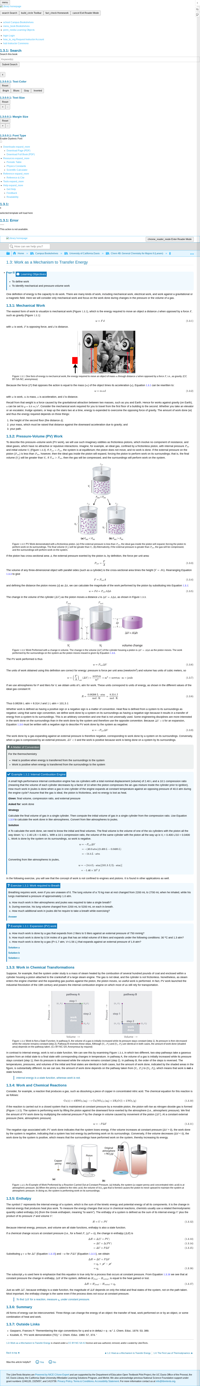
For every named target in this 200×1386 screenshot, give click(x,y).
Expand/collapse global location (192, 252)
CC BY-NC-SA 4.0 (77, 1343)
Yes (42, 1362)
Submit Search (9, 64)
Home (21, 253)
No (54, 1362)
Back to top (11, 1352)
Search (11, 246)
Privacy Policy (65, 1381)
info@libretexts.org (165, 1381)
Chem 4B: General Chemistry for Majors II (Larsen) (137, 253)
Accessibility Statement (107, 1381)
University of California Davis (84, 253)
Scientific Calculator (17, 170)
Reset (5, 85)
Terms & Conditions (83, 1381)
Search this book (8, 54)
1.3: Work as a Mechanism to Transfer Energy (28, 1343)
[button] (12, 193)
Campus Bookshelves (47, 253)
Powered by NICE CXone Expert (52, 1374)
